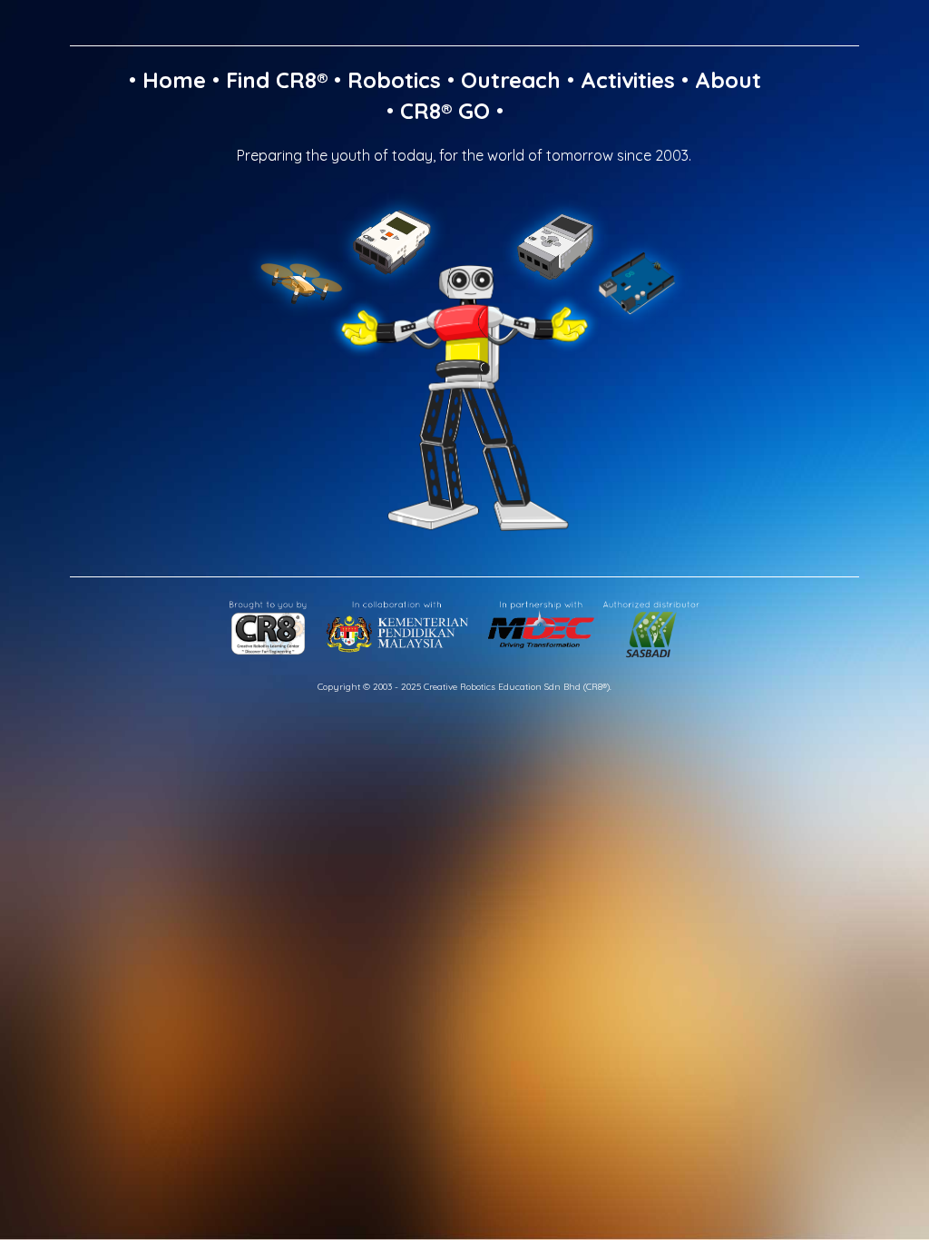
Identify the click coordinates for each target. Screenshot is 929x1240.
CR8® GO (445, 110)
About (728, 79)
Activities (628, 79)
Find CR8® (277, 79)
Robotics (394, 79)
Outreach (511, 79)
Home (174, 79)
